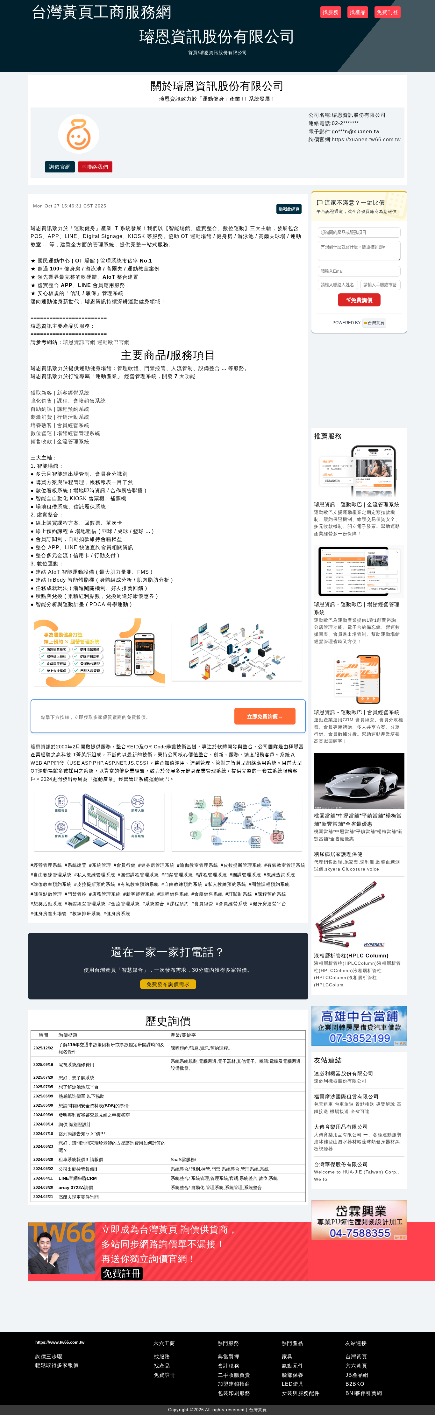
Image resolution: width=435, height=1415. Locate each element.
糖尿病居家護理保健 (338, 854)
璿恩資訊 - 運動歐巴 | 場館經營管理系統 (357, 608)
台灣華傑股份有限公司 (341, 1164)
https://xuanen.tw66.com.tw (366, 139)
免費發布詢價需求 (168, 984)
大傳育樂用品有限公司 (341, 1127)
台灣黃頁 (356, 1356)
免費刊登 (387, 12)
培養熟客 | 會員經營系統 (60, 425)
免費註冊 (164, 1375)
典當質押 (228, 1356)
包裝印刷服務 (234, 1393)
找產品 (358, 12)
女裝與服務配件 (301, 1393)
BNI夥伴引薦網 (364, 1393)
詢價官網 (60, 167)
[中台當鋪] (359, 1026)
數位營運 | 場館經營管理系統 (65, 433)
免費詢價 (362, 301)
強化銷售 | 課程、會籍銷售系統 (68, 400)
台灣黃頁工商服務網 (101, 12)
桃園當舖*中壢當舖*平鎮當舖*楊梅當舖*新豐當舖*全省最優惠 (358, 820)
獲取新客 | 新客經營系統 (60, 393)
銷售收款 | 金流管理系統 (60, 441)
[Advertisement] (168, 1312)
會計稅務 (228, 1366)
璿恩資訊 (41, 746)
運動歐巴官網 (113, 342)
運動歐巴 (159, 779)
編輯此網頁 (289, 209)
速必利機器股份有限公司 (344, 1073)
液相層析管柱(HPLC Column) (351, 955)
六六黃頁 (356, 1366)
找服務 (331, 12)
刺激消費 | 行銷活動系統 (60, 417)
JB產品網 (357, 1375)
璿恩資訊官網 (79, 342)
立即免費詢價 (265, 716)
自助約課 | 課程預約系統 (60, 409)
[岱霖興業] (359, 1220)
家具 (287, 1356)
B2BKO (355, 1384)
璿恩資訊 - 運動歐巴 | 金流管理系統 (357, 504)
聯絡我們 (97, 167)
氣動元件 (292, 1366)
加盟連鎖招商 (234, 1384)
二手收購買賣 (234, 1375)
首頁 (193, 52)
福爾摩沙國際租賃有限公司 (346, 1096)
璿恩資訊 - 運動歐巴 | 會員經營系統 (357, 712)
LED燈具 (293, 1384)
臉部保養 (292, 1375)
